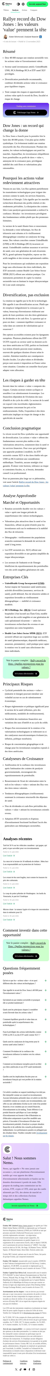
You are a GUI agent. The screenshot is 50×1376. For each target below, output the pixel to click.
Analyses (15, 10)
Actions (24, 10)
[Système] (18, 4)
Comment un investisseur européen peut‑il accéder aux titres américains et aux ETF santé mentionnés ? (22, 1067)
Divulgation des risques (32, 1313)
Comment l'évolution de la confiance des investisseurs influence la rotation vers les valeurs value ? (21, 1054)
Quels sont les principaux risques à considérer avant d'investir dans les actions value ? (20, 1011)
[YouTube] (25, 1369)
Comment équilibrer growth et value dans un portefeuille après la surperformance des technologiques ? (20, 1022)
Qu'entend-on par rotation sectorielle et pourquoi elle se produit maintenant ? (21, 1001)
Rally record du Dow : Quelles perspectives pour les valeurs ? (27, 663)
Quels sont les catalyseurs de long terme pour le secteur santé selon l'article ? (21, 1043)
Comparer (33, 10)
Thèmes (6, 10)
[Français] (23, 4)
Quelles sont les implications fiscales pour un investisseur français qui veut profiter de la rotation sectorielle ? (22, 1079)
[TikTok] (20, 1369)
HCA (27, 610)
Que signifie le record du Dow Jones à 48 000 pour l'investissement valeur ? (22, 991)
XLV (39, 633)
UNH (41, 583)
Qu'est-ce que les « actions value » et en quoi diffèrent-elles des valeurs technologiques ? (20, 981)
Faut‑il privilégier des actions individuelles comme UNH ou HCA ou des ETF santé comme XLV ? (22, 1033)
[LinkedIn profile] (40, 37)
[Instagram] (33, 1369)
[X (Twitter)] (16, 1369)
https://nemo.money (25, 1226)
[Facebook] (29, 1369)
